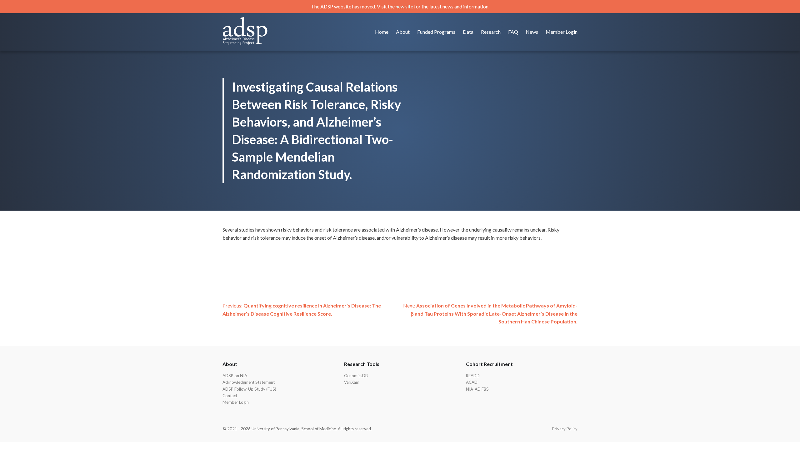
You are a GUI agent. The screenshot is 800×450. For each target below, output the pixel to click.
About (403, 32)
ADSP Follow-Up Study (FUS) (249, 389)
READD (473, 375)
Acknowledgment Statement (248, 382)
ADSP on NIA (234, 375)
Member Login (562, 32)
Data (468, 32)
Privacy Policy (565, 428)
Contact (229, 395)
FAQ (513, 32)
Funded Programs (436, 32)
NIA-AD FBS (477, 389)
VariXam (351, 382)
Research (491, 32)
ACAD (472, 382)
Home (381, 32)
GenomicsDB (356, 375)
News (532, 32)
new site (404, 6)
